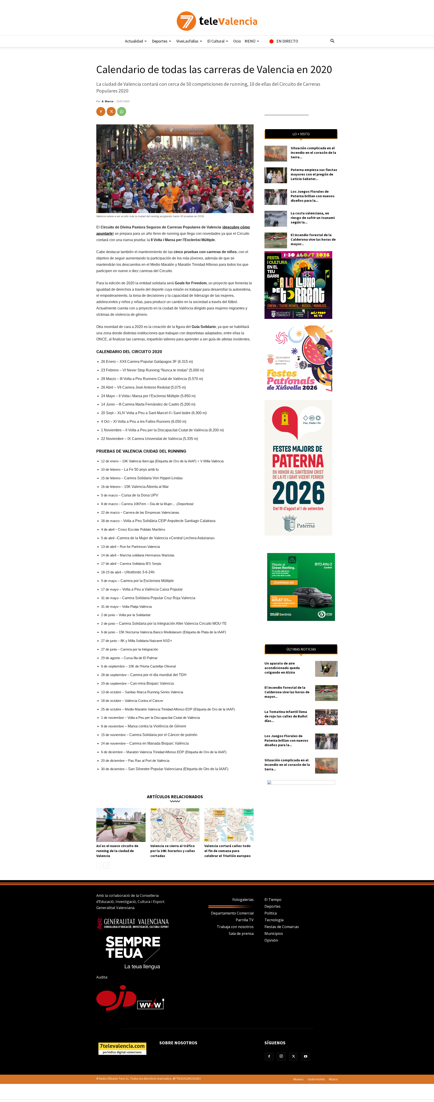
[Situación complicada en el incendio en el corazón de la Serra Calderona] (275, 154)
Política (270, 913)
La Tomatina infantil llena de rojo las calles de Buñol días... (285, 716)
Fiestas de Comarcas (281, 926)
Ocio (237, 41)
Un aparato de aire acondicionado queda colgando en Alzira (282, 667)
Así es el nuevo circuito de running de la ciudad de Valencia (117, 850)
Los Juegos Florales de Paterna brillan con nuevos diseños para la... (313, 196)
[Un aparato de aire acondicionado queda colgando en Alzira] (326, 669)
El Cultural (215, 41)
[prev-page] (99, 865)
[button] (332, 41)
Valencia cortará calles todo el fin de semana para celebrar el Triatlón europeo (227, 850)
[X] (111, 111)
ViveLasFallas (187, 41)
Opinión (271, 940)
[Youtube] (305, 1056)
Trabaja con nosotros (235, 926)
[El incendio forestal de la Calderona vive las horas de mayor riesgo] (275, 240)
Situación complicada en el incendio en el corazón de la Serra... (313, 152)
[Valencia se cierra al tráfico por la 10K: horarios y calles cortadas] (175, 825)
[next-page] (106, 865)
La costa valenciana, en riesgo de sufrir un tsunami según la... (313, 217)
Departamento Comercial (232, 913)
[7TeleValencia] (217, 21)
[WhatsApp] (121, 111)
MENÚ (250, 41)
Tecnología (273, 919)
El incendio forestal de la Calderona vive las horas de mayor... (313, 239)
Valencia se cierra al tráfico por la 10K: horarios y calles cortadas (172, 850)
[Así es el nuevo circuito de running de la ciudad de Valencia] (121, 825)
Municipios (273, 933)
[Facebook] (100, 111)
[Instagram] (281, 1056)
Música (333, 1079)
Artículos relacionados (175, 796)
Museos (298, 1079)
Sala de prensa (241, 933)
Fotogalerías (243, 899)
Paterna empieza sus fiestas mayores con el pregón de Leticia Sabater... (314, 174)
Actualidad (134, 41)
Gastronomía (316, 1079)
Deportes (159, 41)
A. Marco (107, 101)
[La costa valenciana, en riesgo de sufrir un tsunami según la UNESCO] (275, 219)
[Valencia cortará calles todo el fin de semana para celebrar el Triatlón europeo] (229, 825)
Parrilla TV (245, 919)
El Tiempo (272, 899)
